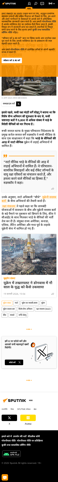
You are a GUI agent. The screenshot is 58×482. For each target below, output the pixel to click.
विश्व (12, 409)
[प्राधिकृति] (29, 3)
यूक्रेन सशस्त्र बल (9, 309)
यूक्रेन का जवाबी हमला (29, 303)
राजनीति (4, 409)
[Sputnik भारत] (10, 5)
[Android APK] (11, 454)
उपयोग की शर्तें (19, 436)
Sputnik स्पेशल (23, 409)
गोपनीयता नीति (49, 21)
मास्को (12, 315)
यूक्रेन (43, 303)
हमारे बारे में (7, 436)
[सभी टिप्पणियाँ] (5, 477)
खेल (35, 409)
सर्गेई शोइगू (22, 315)
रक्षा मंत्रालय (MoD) (43, 309)
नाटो (16, 303)
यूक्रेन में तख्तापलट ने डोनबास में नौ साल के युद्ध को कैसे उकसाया (28, 285)
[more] (52, 188)
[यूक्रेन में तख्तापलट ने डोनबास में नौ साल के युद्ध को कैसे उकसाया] (29, 254)
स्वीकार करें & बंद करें (11, 60)
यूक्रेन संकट (9, 278)
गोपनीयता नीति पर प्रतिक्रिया (30, 440)
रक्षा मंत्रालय (9, 206)
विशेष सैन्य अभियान (25, 309)
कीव (4, 315)
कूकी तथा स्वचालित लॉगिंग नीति (16, 445)
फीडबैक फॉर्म (34, 436)
